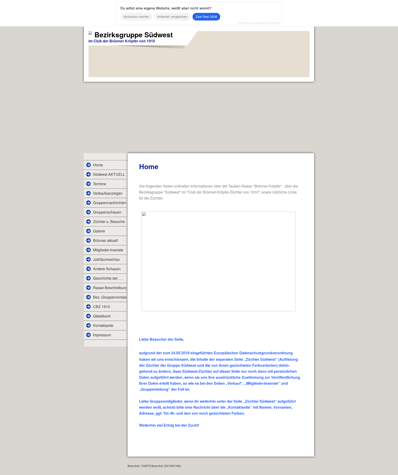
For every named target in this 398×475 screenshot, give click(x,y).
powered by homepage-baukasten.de (259, 22)
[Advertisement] (199, 116)
